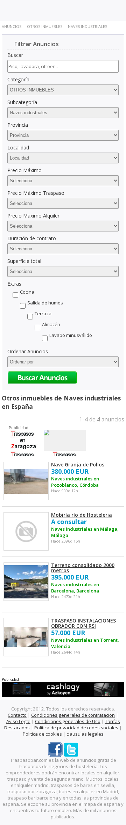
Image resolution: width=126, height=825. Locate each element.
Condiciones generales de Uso (67, 721)
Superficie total (24, 261)
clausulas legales (85, 734)
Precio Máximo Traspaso (35, 193)
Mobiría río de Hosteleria (81, 514)
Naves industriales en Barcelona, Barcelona (75, 587)
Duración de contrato (31, 238)
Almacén (51, 324)
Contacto (17, 715)
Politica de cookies (42, 734)
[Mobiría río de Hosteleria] (26, 532)
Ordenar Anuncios (27, 351)
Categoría (18, 79)
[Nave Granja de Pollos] (26, 481)
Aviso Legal (18, 721)
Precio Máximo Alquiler (33, 215)
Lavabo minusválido (70, 335)
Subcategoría (22, 102)
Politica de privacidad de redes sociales (76, 727)
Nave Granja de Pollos (77, 464)
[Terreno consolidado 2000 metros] (26, 581)
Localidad (18, 147)
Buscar (15, 55)
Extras (14, 283)
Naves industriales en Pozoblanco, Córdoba (75, 482)
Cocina (27, 292)
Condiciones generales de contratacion (73, 715)
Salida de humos (45, 303)
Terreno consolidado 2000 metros (82, 568)
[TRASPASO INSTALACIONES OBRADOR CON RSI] (26, 637)
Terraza (43, 313)
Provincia (17, 124)
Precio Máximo (24, 170)
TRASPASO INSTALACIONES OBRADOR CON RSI (83, 623)
